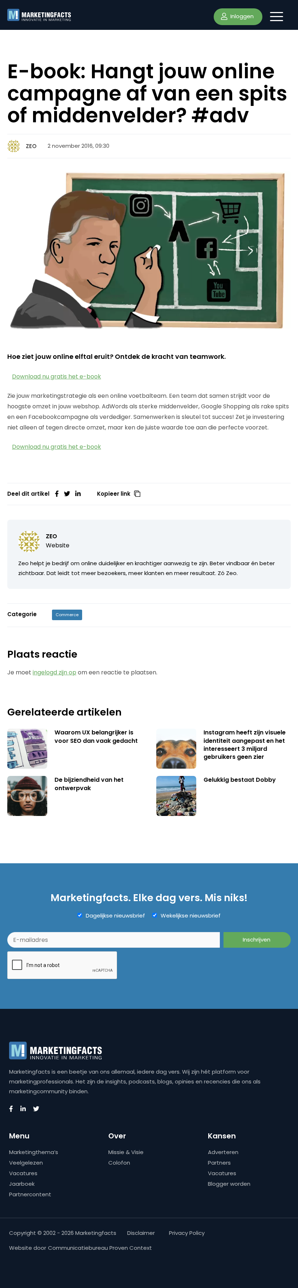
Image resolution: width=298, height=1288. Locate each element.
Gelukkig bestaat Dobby (240, 780)
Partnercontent (30, 1194)
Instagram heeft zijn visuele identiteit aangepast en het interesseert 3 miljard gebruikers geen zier (245, 744)
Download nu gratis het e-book (56, 376)
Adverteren (223, 1152)
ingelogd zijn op (54, 672)
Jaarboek (22, 1184)
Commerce (67, 615)
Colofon (119, 1162)
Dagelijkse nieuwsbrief (115, 915)
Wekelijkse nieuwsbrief (191, 915)
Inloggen (241, 16)
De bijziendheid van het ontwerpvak (89, 784)
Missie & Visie (126, 1152)
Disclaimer (141, 1233)
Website (57, 545)
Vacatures (23, 1173)
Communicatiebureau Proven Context (100, 1248)
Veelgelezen (26, 1162)
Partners (219, 1162)
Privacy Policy (187, 1233)
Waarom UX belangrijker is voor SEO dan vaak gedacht (96, 736)
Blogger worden (229, 1184)
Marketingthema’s (33, 1152)
